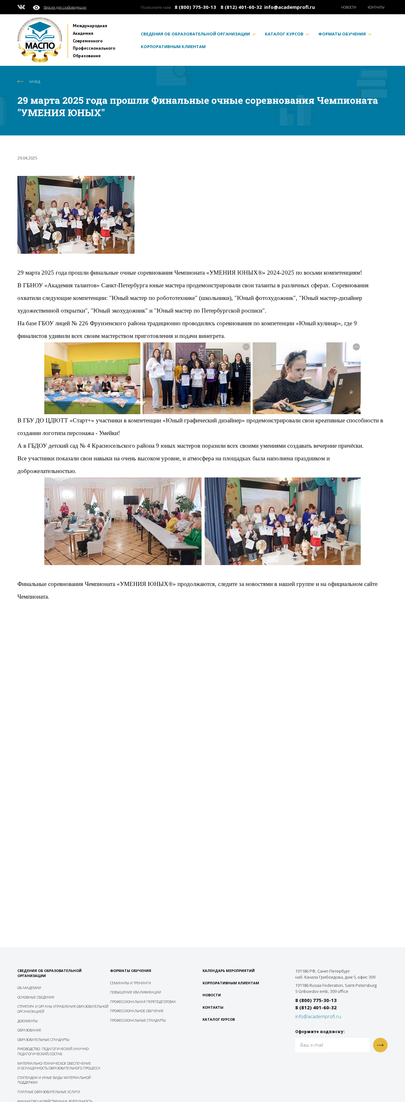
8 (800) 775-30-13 (195, 7)
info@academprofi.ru (289, 7)
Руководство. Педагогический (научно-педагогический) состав (53, 1051)
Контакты (376, 7)
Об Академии (29, 987)
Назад (34, 81)
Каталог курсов (284, 34)
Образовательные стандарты (43, 1039)
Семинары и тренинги (130, 983)
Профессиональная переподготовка (143, 1001)
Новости (348, 7)
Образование (29, 1030)
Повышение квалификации (135, 992)
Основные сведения (35, 997)
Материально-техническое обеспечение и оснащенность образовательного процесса (58, 1066)
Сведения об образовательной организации (195, 34)
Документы (27, 1020)
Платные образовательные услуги (48, 1091)
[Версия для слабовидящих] (38, 7)
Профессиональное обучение (137, 1010)
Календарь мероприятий (228, 970)
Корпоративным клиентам (173, 46)
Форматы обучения (342, 34)
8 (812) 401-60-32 (241, 7)
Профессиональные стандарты (138, 1020)
